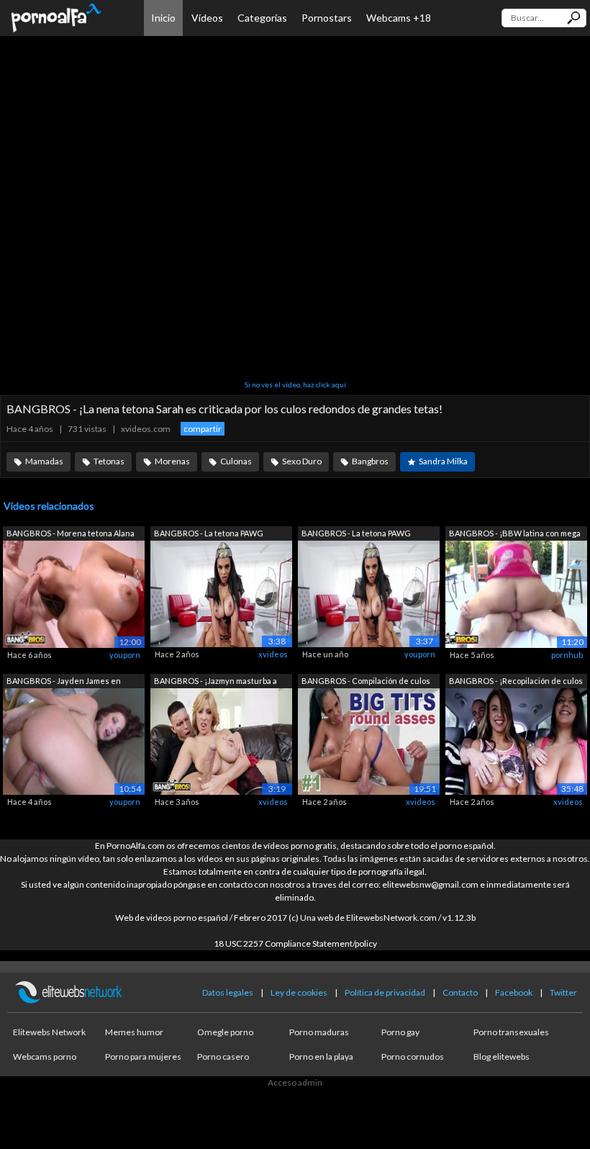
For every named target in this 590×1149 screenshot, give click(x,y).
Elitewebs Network (49, 1032)
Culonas (236, 461)
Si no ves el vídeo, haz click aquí (295, 384)
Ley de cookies (299, 992)
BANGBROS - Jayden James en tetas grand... (63, 682)
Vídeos (207, 18)
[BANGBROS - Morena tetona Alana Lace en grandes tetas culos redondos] (74, 593)
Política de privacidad (385, 992)
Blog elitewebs (501, 1056)
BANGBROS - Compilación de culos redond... (365, 682)
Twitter (563, 992)
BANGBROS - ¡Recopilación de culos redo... (516, 682)
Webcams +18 (398, 18)
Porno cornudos (412, 1056)
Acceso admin (295, 1082)
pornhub (567, 654)
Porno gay (400, 1032)
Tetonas (109, 461)
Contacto (460, 992)
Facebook (513, 992)
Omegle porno (225, 1032)
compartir (202, 428)
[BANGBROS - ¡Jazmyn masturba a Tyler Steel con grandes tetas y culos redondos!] (221, 740)
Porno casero (223, 1056)
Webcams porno (44, 1056)
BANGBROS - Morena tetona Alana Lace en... (70, 534)
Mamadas (44, 461)
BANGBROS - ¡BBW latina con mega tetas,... (515, 534)
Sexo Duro (302, 461)
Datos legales (227, 992)
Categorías (262, 18)
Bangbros (370, 461)
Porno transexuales (511, 1032)
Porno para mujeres (143, 1056)
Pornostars (326, 18)
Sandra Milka (443, 461)
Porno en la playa (321, 1056)
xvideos (273, 654)
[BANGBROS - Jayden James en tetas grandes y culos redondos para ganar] (74, 740)
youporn (124, 654)
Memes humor (134, 1032)
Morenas (172, 461)
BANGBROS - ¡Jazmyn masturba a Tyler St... (215, 682)
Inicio (163, 18)
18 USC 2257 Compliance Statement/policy (295, 943)
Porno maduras (319, 1032)
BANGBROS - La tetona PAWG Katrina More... (208, 534)
